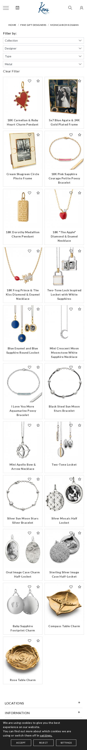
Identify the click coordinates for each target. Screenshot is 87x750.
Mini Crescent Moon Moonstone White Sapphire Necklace (64, 352)
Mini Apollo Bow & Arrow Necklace (23, 466)
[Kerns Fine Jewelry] (43, 8)
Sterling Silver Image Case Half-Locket (64, 574)
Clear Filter (11, 71)
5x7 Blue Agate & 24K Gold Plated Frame (64, 122)
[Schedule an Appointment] (17, 8)
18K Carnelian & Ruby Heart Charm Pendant (23, 122)
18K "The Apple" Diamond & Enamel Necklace (64, 236)
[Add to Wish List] (29, 81)
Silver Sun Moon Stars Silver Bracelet (23, 520)
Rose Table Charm (23, 680)
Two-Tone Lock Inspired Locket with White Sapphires (64, 294)
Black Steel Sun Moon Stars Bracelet (64, 408)
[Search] (70, 8)
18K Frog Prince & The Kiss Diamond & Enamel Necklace (23, 294)
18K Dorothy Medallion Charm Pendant (23, 234)
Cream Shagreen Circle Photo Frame (22, 176)
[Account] (81, 8)
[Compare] (38, 81)
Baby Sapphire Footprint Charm (23, 628)
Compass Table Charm (64, 626)
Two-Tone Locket (64, 464)
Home (12, 24)
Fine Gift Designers (33, 24)
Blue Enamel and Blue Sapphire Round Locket (22, 350)
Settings (66, 742)
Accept (20, 742)
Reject (43, 742)
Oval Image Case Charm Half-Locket (23, 574)
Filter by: (10, 33)
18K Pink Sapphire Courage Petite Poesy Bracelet (64, 178)
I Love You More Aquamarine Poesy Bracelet (23, 411)
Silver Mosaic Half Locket (64, 520)
